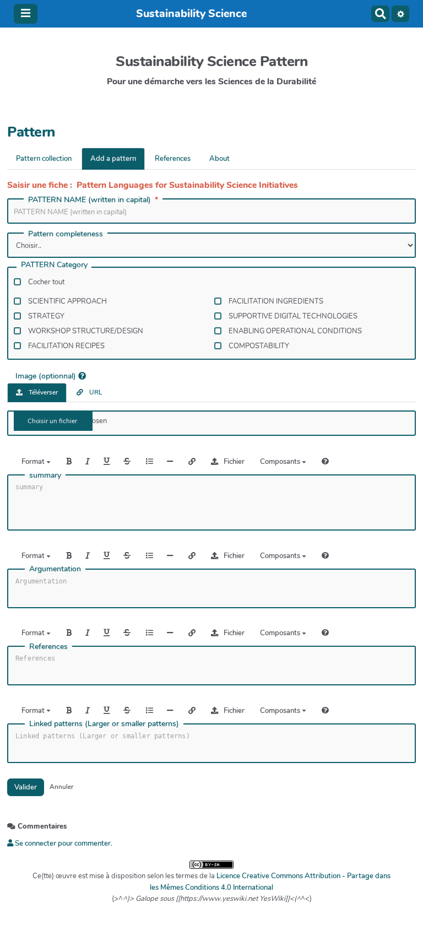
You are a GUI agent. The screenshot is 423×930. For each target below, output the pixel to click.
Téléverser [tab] (42, 392)
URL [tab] (95, 392)
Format (33, 462)
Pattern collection (44, 159)
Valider (25, 787)
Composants (281, 462)
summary (45, 475)
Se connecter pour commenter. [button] (62, 843)
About (219, 159)
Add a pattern (113, 159)
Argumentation (55, 569)
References (173, 159)
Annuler (61, 786)
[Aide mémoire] (325, 461)
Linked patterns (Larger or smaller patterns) (104, 724)
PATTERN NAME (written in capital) (89, 200)
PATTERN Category (54, 265)
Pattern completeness (65, 234)
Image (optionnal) (45, 375)
